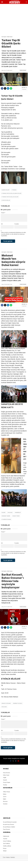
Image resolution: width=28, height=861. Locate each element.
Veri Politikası (6, 843)
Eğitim (4, 799)
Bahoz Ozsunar (6, 703)
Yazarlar (5, 838)
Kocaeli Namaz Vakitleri (9, 827)
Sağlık (4, 777)
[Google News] (24, 89)
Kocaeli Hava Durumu (8, 824)
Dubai (3, 512)
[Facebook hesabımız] (10, 761)
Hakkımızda (6, 836)
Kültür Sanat (23, 70)
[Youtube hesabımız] (18, 761)
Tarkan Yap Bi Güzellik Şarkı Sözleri (11, 193)
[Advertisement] (14, 19)
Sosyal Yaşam (6, 782)
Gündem (5, 803)
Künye (4, 848)
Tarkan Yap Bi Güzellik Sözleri (10, 196)
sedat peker (16, 516)
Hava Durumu (6, 772)
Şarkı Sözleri (5, 190)
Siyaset (5, 780)
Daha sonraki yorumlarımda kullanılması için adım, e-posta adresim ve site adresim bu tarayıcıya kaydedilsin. (13, 234)
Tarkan (14, 190)
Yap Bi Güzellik (6, 200)
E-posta (17, 224)
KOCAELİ (10, 512)
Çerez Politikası (7, 841)
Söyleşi (5, 784)
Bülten (4, 794)
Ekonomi (5, 801)
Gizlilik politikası (7, 846)
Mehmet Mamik (6, 516)
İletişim (5, 850)
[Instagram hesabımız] (15, 761)
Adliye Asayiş (6, 791)
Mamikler (18, 512)
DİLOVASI (4, 706)
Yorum (3, 212)
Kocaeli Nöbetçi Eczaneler (10, 822)
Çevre (4, 796)
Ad (2, 224)
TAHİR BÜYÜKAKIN (6, 519)
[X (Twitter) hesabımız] (13, 761)
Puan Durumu (6, 829)
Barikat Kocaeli (18, 703)
